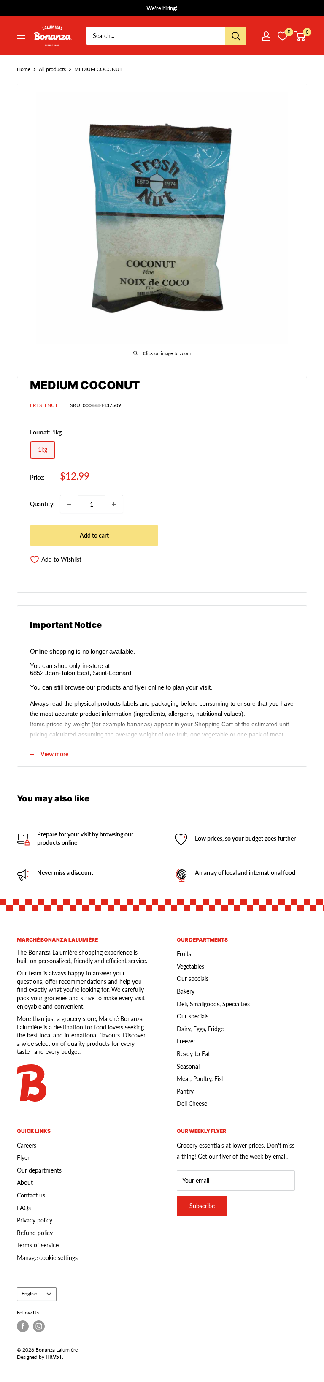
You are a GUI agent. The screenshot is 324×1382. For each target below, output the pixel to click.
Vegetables (190, 966)
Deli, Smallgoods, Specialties (213, 1003)
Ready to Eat (193, 1053)
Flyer (23, 1157)
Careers (26, 1145)
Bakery (185, 991)
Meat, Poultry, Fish (201, 1078)
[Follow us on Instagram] (39, 1326)
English (30, 1293)
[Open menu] (21, 36)
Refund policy (35, 1232)
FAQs (24, 1207)
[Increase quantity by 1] (114, 504)
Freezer (186, 1041)
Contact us (31, 1195)
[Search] (235, 36)
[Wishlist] (282, 36)
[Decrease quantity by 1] (69, 504)
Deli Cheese (192, 1103)
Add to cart (94, 535)
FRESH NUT (44, 405)
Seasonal (188, 1066)
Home (23, 69)
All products (52, 69)
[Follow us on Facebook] (23, 1326)
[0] (300, 36)
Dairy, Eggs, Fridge (200, 1028)
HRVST (54, 1357)
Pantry (185, 1091)
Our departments (39, 1170)
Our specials (192, 978)
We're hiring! (162, 8)
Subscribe (202, 1205)
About (25, 1182)
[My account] (266, 36)
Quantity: (42, 504)
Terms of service (38, 1245)
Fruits (184, 953)
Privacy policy (34, 1220)
